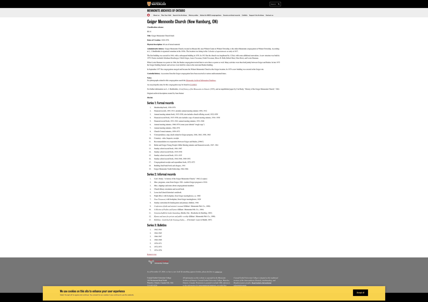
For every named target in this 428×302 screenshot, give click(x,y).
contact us (218, 271)
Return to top (151, 254)
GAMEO (193, 84)
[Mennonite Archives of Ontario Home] (148, 15)
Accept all (360, 292)
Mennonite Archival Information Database (201, 80)
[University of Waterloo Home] (156, 4)
